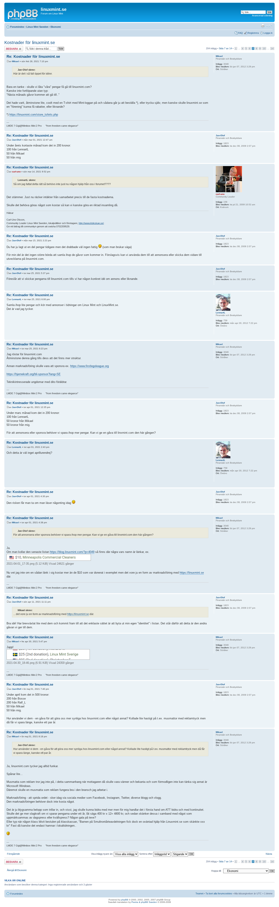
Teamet (199, 893)
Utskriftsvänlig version (262, 26)
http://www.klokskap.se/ (91, 223)
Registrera (253, 33)
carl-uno (16, 171)
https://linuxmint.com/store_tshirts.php (33, 114)
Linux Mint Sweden (37, 26)
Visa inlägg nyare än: (102, 854)
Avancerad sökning (262, 15)
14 (272, 48)
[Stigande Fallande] (183, 854)
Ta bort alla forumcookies (219, 893)
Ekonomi (56, 26)
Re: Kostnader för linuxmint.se (33, 56)
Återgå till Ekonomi (16, 870)
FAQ (240, 33)
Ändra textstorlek (269, 26)
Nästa (269, 854)
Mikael (15, 61)
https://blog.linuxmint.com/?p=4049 (72, 552)
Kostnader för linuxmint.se (29, 42)
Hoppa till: (216, 871)
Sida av (225, 48)
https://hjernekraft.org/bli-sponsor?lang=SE (34, 374)
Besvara (8, 47)
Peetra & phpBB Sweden (144, 902)
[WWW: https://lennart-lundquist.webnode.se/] (218, 331)
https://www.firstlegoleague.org (89, 366)
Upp (271, 129)
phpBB (124, 900)
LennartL (16, 299)
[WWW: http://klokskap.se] (218, 213)
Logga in (268, 33)
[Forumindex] (23, 14)
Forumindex (17, 26)
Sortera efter (146, 854)
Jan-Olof (16, 140)
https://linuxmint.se (192, 572)
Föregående (13, 854)
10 (264, 48)
